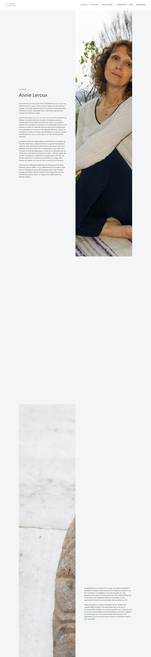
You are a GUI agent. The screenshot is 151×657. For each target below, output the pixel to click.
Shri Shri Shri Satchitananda (43, 118)
